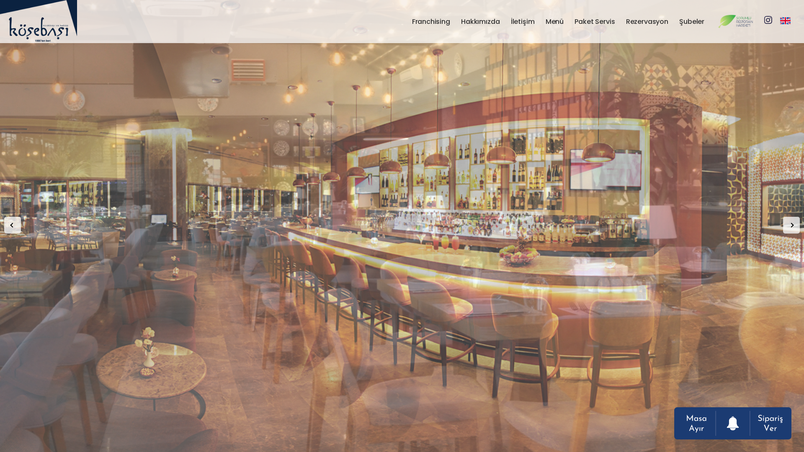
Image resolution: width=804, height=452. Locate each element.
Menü (555, 21)
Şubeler (691, 21)
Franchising (431, 21)
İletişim (523, 21)
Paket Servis (595, 21)
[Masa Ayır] (697, 423)
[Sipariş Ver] (768, 423)
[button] (12, 225)
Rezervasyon (647, 21)
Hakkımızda (480, 21)
